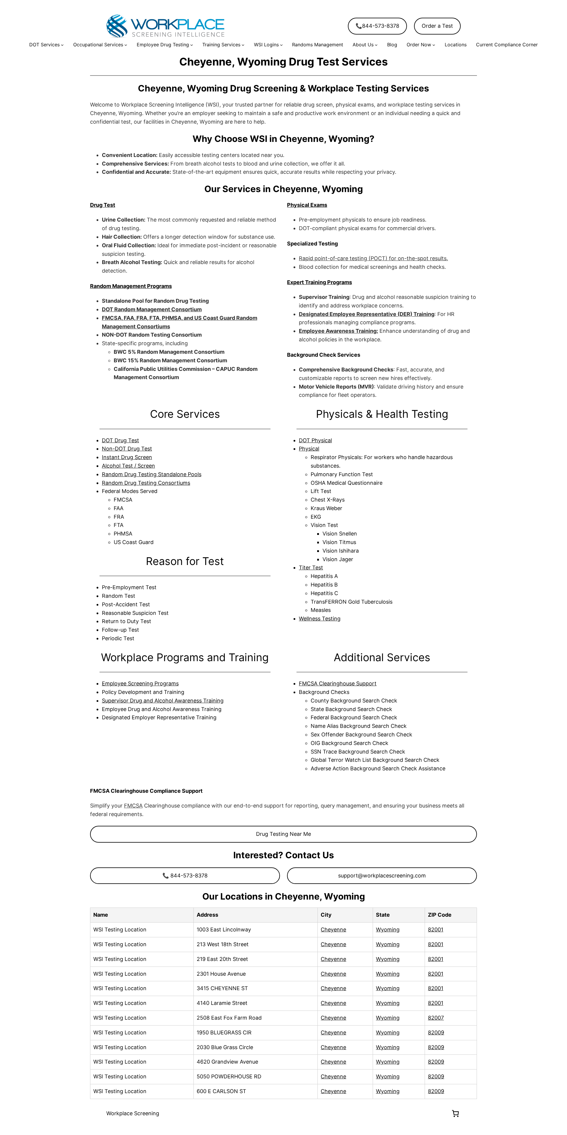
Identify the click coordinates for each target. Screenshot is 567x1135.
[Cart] (455, 1113)
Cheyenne (333, 929)
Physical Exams (307, 205)
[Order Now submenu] (433, 44)
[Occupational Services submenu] (125, 44)
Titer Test (311, 567)
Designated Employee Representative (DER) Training (366, 314)
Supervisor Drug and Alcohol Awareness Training (163, 700)
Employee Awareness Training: (338, 331)
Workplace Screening (132, 1113)
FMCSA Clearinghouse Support (338, 683)
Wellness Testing (319, 618)
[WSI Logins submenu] (281, 44)
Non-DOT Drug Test (127, 449)
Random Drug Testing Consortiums (146, 483)
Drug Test (102, 205)
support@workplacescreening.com (382, 875)
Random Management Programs (131, 286)
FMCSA (133, 805)
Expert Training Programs (319, 282)
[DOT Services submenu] (62, 44)
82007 (436, 1018)
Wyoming (388, 929)
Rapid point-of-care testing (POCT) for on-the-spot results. (373, 258)
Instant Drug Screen (127, 457)
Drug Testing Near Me (283, 834)
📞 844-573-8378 (185, 875)
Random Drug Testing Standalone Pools (151, 474)
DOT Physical (315, 440)
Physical (309, 449)
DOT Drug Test (120, 440)
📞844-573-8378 (377, 26)
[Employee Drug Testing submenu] (191, 44)
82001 (435, 929)
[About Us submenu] (376, 44)
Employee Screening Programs (140, 683)
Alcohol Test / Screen (128, 466)
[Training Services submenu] (243, 44)
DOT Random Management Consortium (152, 309)
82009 (436, 1032)
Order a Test (437, 26)
